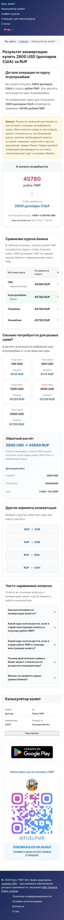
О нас (15, 911)
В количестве (11, 720)
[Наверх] (59, 914)
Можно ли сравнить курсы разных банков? (24, 677)
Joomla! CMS (9, 883)
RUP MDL (32, 554)
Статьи (5, 23)
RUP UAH (32, 567)
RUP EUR (32, 529)
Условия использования (27, 901)
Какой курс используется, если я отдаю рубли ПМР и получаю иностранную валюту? (28, 644)
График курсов (10, 13)
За (33, 709)
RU (9, 29)
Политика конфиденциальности (32, 896)
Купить (8, 709)
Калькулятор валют (13, 8)
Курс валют (8, 3)
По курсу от (37, 720)
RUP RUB (32, 542)
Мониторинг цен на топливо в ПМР (32, 771)
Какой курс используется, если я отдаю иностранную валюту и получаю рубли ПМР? (28, 627)
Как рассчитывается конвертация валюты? (22, 611)
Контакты (18, 906)
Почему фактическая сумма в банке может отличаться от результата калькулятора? (26, 662)
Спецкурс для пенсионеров (18, 18)
